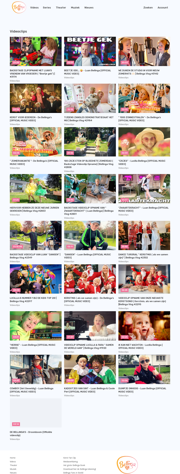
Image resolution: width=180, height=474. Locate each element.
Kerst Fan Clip (69, 457)
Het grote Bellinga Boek (74, 465)
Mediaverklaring (70, 461)
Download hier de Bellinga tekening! (79, 469)
